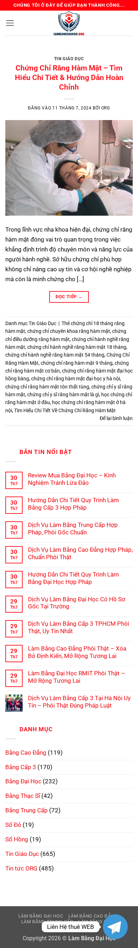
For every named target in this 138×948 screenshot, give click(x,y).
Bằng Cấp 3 (20, 767)
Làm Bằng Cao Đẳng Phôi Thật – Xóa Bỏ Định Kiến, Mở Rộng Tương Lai (77, 652)
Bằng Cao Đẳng (25, 752)
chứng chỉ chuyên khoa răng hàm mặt (68, 331)
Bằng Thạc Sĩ (22, 795)
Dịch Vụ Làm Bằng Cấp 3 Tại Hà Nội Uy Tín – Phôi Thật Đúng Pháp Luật (79, 701)
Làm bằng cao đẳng (93, 916)
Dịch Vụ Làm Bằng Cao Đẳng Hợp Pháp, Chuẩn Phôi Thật (80, 553)
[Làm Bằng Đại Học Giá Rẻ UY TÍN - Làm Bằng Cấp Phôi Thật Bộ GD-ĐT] (69, 23)
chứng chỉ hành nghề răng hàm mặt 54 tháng (54, 355)
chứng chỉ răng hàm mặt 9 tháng (77, 363)
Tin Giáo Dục (69, 58)
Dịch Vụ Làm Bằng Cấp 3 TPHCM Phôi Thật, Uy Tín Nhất (78, 627)
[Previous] (16, 53)
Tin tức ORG (21, 868)
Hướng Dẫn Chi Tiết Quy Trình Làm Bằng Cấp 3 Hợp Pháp (73, 503)
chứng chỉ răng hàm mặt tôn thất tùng (47, 387)
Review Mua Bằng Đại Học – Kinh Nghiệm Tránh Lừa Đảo (72, 479)
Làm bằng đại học (40, 916)
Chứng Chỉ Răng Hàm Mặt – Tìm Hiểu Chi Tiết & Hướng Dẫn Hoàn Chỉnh (69, 77)
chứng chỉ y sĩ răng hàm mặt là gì (63, 394)
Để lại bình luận (116, 418)
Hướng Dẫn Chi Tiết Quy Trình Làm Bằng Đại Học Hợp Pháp (73, 578)
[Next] (121, 53)
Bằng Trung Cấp (26, 810)
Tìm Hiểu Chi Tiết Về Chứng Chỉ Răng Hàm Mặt (65, 410)
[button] (10, 23)
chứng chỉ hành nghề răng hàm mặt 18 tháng (76, 347)
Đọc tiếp (69, 296)
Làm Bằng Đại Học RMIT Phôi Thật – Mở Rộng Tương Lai (76, 677)
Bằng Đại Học (23, 781)
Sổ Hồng (16, 839)
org (105, 108)
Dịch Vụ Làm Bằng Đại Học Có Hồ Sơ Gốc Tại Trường (76, 603)
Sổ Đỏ (13, 824)
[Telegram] (115, 926)
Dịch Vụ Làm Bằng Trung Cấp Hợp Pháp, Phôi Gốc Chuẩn (73, 528)
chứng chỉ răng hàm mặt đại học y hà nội (75, 378)
